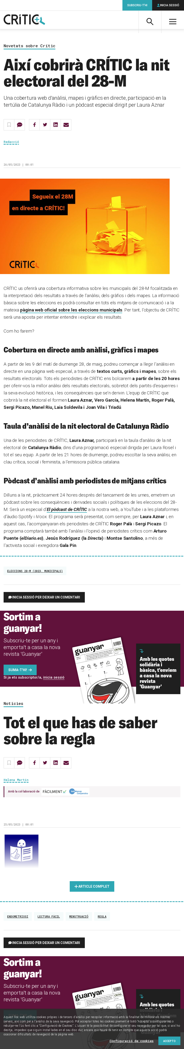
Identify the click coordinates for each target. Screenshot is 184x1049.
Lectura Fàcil (49, 916)
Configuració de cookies (131, 1041)
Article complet (93, 886)
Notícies (13, 703)
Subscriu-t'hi (137, 5)
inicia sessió (53, 677)
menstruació (78, 916)
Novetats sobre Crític (29, 45)
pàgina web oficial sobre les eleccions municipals (71, 310)
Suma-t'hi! (17, 670)
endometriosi (17, 916)
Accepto (169, 1041)
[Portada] (24, 19)
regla (102, 916)
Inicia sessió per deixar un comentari (46, 597)
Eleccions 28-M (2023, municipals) (35, 571)
